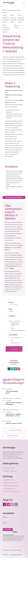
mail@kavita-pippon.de (16, 342)
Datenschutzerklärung (16, 554)
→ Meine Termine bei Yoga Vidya (11, 491)
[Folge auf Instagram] (12, 504)
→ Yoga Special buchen (9, 488)
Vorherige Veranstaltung (15, 430)
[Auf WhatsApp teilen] (12, 368)
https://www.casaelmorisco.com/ (18, 330)
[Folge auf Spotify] (16, 504)
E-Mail (5, 522)
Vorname (5, 517)
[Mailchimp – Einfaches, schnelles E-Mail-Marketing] (15, 532)
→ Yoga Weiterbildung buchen (11, 485)
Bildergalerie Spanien (14, 197)
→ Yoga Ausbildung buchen (10, 482)
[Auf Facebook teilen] (9, 368)
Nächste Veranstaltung (13, 435)
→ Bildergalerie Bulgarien (9, 471)
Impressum (6, 554)
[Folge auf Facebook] (4, 504)
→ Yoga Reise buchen (8, 480)
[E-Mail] (18, 368)
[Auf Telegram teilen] (15, 368)
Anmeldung (14, 349)
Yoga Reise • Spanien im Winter (14, 423)
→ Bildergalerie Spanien (9, 468)
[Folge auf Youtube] (8, 504)
